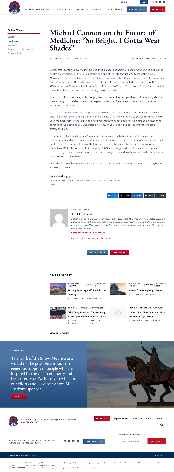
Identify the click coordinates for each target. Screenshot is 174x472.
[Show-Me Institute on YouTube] (164, 2)
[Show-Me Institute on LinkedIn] (160, 2)
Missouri (118, 180)
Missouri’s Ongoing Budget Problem (146, 290)
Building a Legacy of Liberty (38, 9)
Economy (12, 45)
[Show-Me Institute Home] (14, 7)
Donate (156, 9)
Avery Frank (136, 320)
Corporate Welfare (16, 53)
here (71, 90)
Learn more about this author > (88, 233)
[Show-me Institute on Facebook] (152, 2)
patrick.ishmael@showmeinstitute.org (90, 238)
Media (96, 9)
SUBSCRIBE (157, 441)
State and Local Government (20, 49)
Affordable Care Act (59, 180)
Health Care (13, 41)
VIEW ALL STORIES (59, 333)
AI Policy (161, 425)
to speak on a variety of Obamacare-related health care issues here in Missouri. (114, 78)
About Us (119, 9)
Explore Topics (63, 9)
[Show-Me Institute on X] (156, 2)
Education (12, 37)
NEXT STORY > (119, 253)
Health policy (91, 180)
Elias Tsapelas (137, 294)
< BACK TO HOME (97, 253)
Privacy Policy (160, 455)
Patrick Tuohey (77, 298)
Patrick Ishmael (142, 58)
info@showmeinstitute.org (47, 465)
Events (108, 9)
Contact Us (135, 9)
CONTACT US (93, 441)
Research (81, 9)
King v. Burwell (106, 180)
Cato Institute (76, 180)
